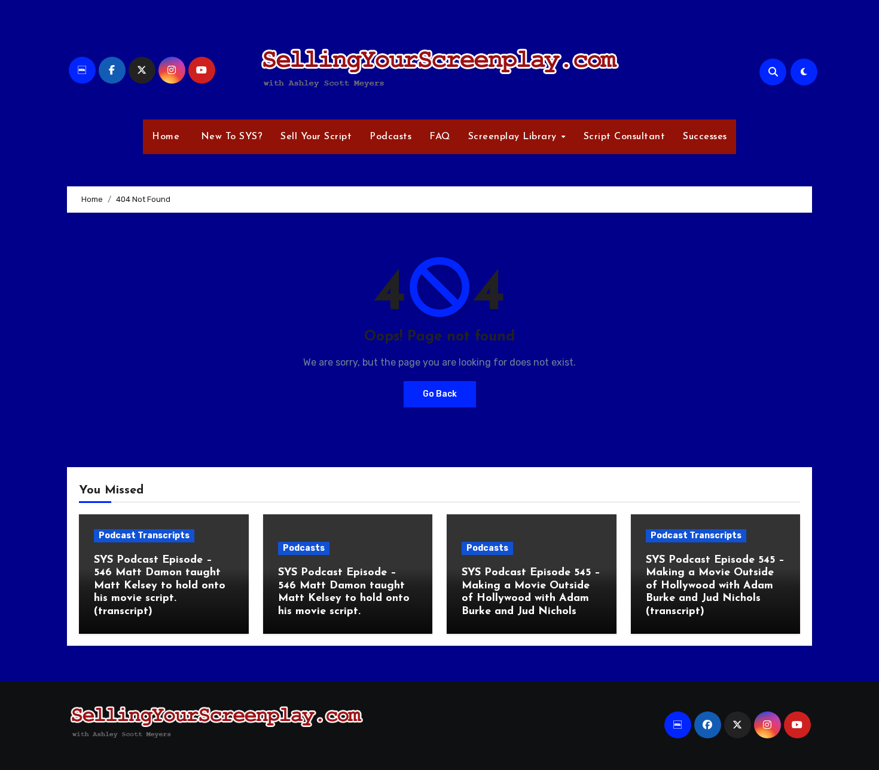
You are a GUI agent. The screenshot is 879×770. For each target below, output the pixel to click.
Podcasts (390, 137)
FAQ (439, 137)
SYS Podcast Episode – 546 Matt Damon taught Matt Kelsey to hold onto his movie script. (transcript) (159, 586)
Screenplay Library (514, 137)
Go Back (440, 394)
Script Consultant (625, 137)
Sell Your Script (316, 137)
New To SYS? (230, 137)
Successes (705, 137)
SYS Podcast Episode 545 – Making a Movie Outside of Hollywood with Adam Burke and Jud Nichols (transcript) (715, 586)
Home (165, 137)
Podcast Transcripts (144, 535)
